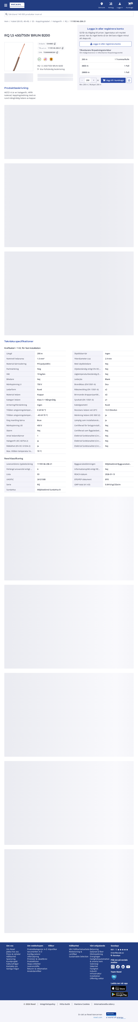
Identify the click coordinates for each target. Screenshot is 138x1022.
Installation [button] (95, 976)
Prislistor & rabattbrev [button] (37, 959)
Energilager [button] (95, 956)
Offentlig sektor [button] (97, 978)
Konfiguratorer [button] (33, 954)
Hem (6, 21)
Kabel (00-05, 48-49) (20, 21)
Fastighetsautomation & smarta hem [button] (99, 960)
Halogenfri (57, 21)
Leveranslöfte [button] (33, 966)
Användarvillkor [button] (34, 971)
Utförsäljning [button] (33, 956)
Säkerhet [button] (94, 966)
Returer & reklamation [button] (37, 969)
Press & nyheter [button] (13, 954)
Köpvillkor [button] (52, 949)
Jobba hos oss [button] (12, 951)
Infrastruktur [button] (95, 973)
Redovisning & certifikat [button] (75, 952)
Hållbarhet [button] (11, 956)
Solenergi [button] (94, 964)
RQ (66, 21)
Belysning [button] (94, 949)
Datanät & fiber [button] (97, 951)
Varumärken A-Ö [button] (34, 951)
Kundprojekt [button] (12, 961)
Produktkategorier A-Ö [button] (37, 949)
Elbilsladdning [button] (96, 954)
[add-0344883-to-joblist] (129, 80)
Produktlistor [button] (33, 961)
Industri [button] (93, 971)
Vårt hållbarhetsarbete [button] (79, 949)
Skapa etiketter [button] (34, 964)
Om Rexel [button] (10, 949)
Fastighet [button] (94, 969)
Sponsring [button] (10, 959)
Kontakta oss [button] (12, 966)
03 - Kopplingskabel (41, 21)
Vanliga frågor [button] (12, 969)
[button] (6, 5)
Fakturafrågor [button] (12, 964)
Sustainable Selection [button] (78, 956)
